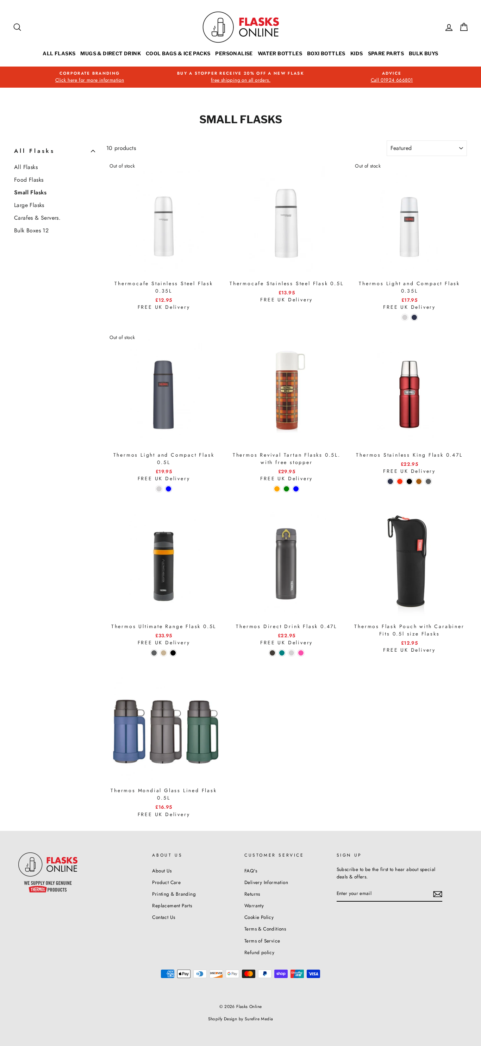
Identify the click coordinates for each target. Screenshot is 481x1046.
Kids (356, 53)
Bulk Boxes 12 (31, 230)
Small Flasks (30, 192)
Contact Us (163, 917)
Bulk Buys (423, 53)
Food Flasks (28, 180)
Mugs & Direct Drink (110, 53)
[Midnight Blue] (414, 317)
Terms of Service (262, 940)
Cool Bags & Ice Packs (178, 53)
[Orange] (277, 489)
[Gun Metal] (428, 481)
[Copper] (419, 481)
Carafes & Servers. (37, 218)
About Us (161, 870)
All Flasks (59, 53)
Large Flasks (29, 205)
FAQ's (250, 870)
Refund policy (259, 952)
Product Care (166, 882)
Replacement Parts (172, 905)
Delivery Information (266, 882)
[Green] (286, 489)
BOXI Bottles (326, 53)
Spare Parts (386, 53)
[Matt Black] (409, 481)
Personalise (233, 53)
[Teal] (282, 653)
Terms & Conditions (265, 928)
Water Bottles (280, 53)
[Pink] (301, 653)
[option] (89, 77)
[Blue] (168, 489)
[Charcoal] (272, 653)
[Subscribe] (437, 893)
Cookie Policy (259, 917)
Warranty (254, 905)
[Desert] (163, 653)
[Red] (399, 481)
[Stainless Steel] (404, 317)
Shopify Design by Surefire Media (240, 1019)
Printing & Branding (174, 893)
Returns (252, 893)
